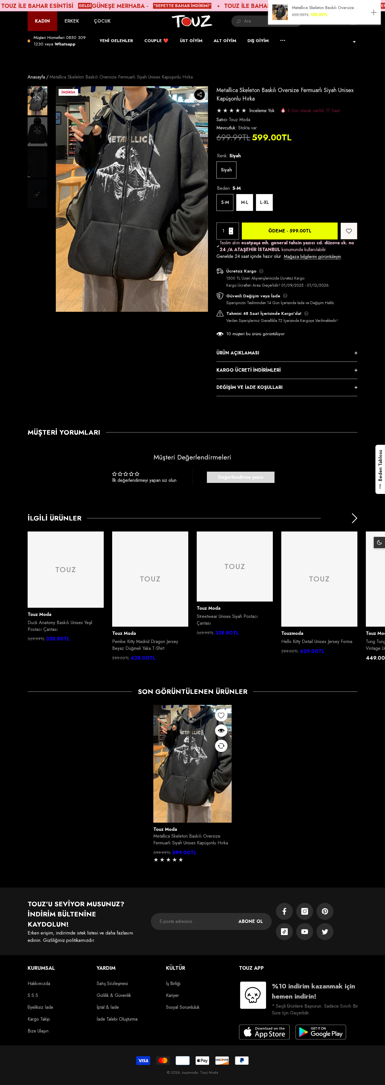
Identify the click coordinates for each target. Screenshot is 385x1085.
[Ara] (266, 21)
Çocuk (102, 21)
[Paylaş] (199, 94)
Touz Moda (239, 119)
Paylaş (199, 94)
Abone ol (250, 921)
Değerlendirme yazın (240, 477)
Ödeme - (289, 231)
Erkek (72, 21)
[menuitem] (42, 21)
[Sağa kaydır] (354, 518)
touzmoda (292, 633)
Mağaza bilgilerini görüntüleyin (312, 256)
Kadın (42, 21)
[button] (65, 44)
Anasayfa (36, 77)
